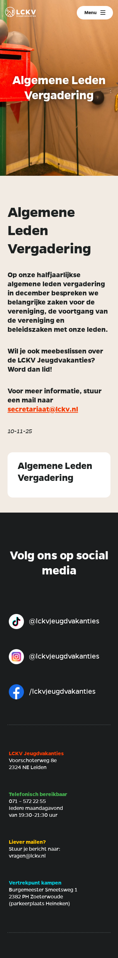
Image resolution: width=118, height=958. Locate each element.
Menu (90, 12)
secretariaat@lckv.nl (43, 409)
